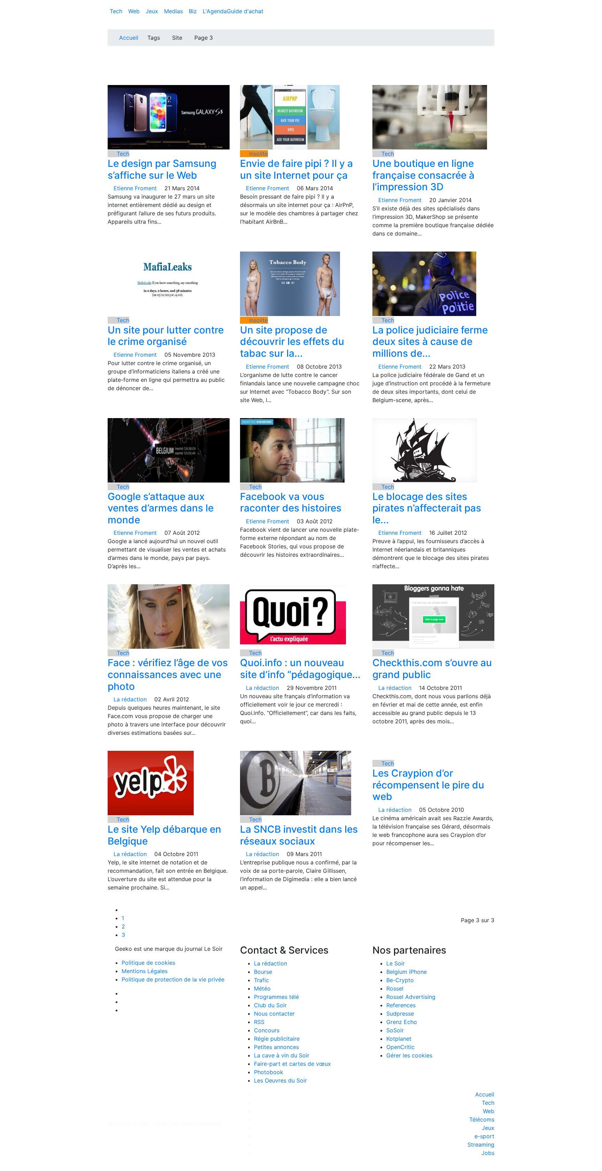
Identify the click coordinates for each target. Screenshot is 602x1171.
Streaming (481, 1144)
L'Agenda (215, 11)
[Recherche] (492, 12)
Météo (262, 988)
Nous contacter (274, 1013)
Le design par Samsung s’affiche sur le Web (162, 169)
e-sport (484, 1136)
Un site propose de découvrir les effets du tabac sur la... (292, 341)
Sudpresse (400, 1013)
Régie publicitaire (277, 1038)
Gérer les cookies (409, 1055)
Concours (266, 1030)
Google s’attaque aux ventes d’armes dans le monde (161, 508)
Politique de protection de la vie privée (173, 979)
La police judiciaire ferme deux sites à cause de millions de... (430, 341)
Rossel (394, 988)
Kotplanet (398, 1038)
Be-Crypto (400, 980)
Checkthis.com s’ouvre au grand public (432, 668)
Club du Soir (270, 1005)
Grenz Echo (401, 1021)
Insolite (257, 153)
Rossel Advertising (410, 996)
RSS (259, 1021)
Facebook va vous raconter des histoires (290, 502)
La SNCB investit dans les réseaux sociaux (299, 835)
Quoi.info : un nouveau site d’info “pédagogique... (300, 668)
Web (134, 11)
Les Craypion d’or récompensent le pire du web (428, 784)
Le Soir (395, 963)
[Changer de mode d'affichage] (490, 4)
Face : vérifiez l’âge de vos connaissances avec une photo (168, 674)
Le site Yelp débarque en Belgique (164, 835)
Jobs (487, 1152)
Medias (174, 11)
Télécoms (481, 1119)
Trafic (261, 980)
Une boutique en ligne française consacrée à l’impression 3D (423, 175)
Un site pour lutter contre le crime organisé (166, 336)
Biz (194, 11)
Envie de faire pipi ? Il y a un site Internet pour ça (296, 169)
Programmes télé (276, 996)
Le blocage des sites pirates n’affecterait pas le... (426, 508)
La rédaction (270, 963)
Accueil (128, 37)
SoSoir (395, 1030)
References (401, 1005)
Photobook (268, 1072)
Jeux (153, 11)
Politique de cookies (148, 962)
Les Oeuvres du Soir (280, 1080)
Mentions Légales (145, 971)
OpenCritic (400, 1046)
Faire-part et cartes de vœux (292, 1063)
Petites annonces (276, 1046)
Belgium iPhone (406, 971)
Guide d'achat (245, 11)
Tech (117, 11)
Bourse (263, 971)
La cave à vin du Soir (281, 1055)
